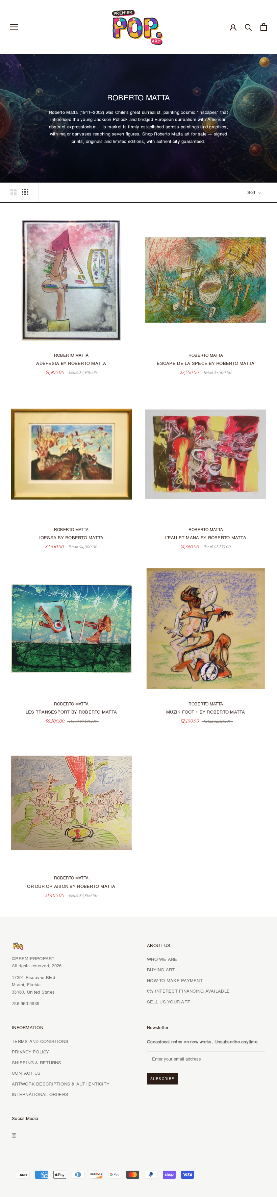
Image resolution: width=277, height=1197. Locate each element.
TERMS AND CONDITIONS (40, 1041)
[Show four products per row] (25, 192)
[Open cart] (263, 27)
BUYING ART (161, 970)
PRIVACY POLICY (30, 1052)
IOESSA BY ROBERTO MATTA (71, 537)
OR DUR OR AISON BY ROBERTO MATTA (71, 886)
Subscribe (162, 1078)
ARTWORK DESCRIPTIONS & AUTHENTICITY (60, 1084)
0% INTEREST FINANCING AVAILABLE (188, 991)
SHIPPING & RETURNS (36, 1062)
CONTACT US (26, 1073)
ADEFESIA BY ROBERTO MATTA (71, 363)
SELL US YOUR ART (168, 1002)
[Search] (248, 26)
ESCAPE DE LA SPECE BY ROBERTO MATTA (205, 363)
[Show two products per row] (13, 192)
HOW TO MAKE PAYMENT (175, 980)
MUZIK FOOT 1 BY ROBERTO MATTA (205, 712)
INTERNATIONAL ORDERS (40, 1094)
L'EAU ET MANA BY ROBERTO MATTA (205, 537)
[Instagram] (14, 1134)
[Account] (233, 27)
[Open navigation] (14, 27)
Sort (252, 192)
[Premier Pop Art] (138, 26)
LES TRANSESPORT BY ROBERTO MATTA (71, 712)
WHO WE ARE (162, 959)
